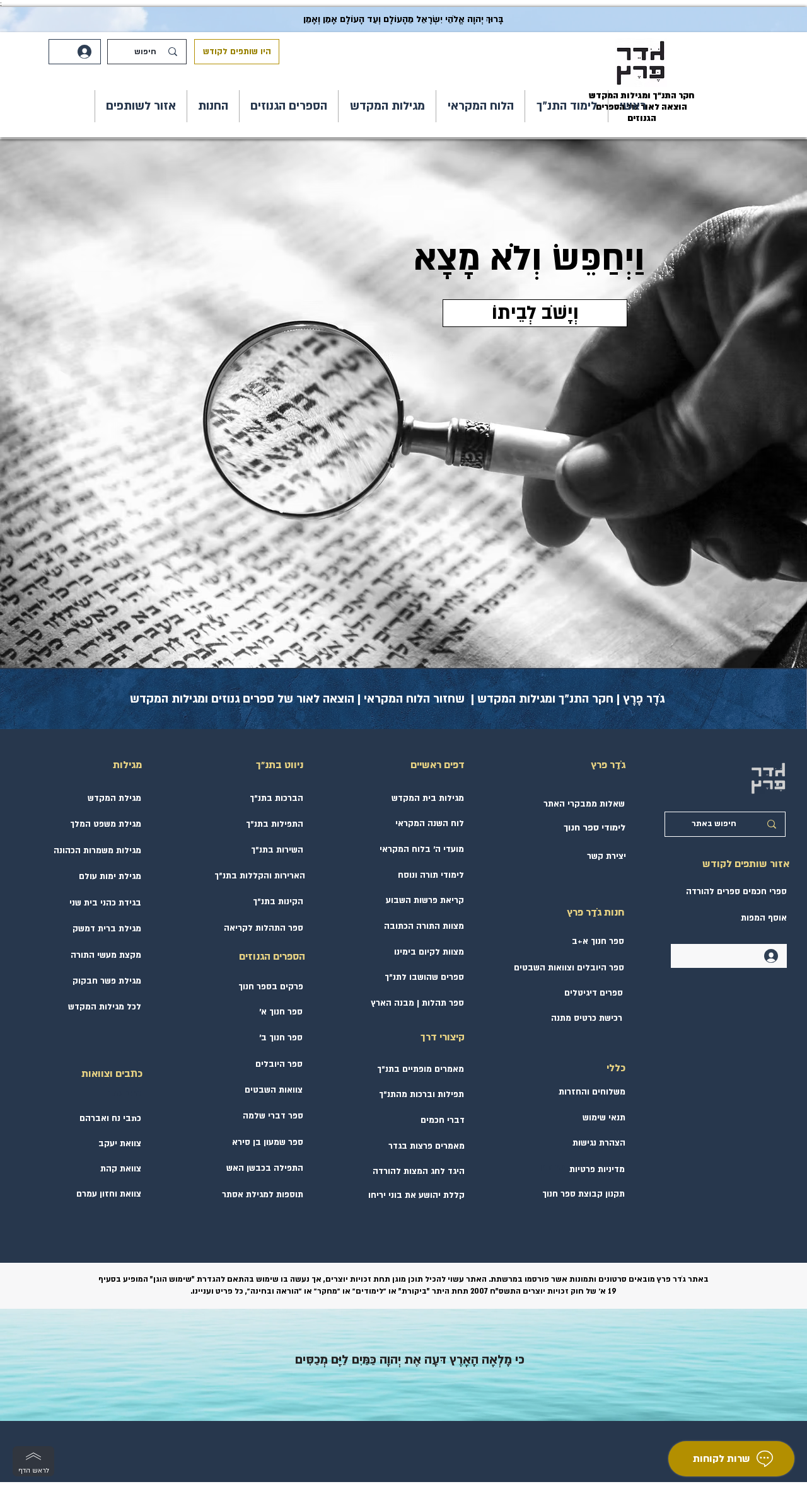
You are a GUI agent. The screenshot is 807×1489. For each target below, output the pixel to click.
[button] (566, 106)
